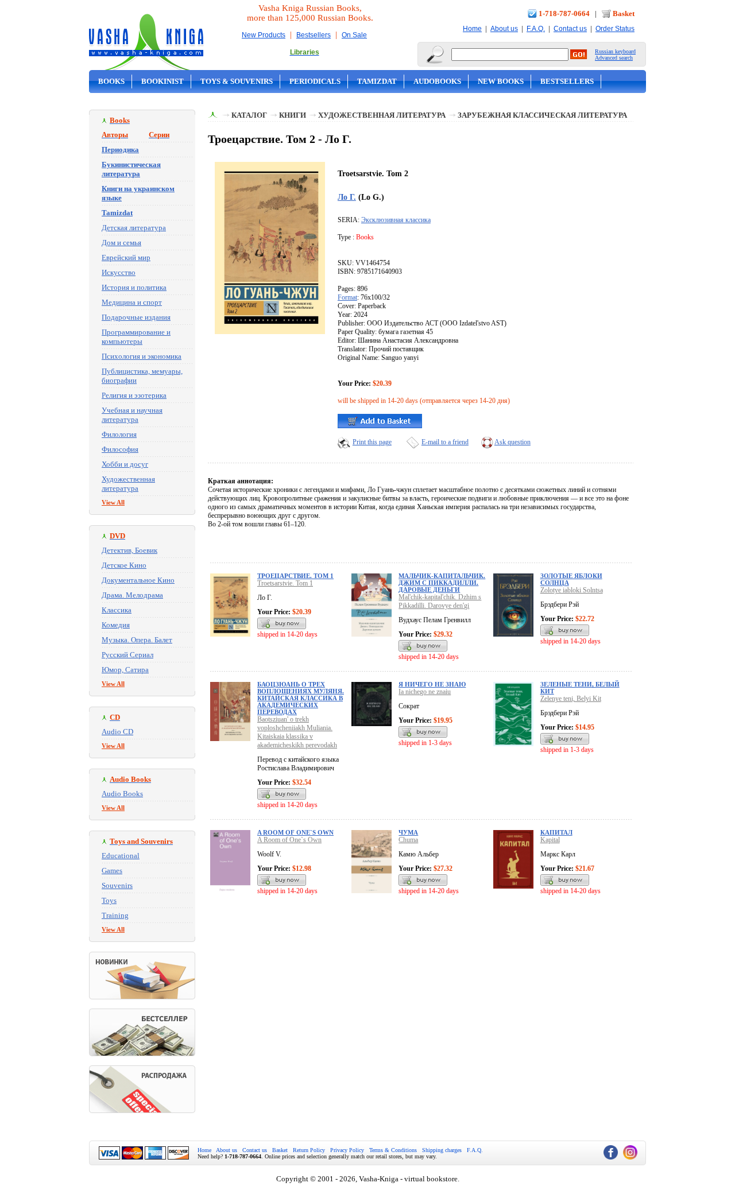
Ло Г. (347, 196)
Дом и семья (121, 242)
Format (347, 297)
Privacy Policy (347, 1150)
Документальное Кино (138, 580)
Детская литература (134, 227)
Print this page (372, 442)
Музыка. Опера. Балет (137, 639)
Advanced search (614, 58)
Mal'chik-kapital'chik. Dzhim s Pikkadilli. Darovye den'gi (440, 601)
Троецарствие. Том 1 (295, 575)
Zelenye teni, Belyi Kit (570, 699)
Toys (109, 900)
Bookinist (162, 81)
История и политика (134, 287)
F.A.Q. (536, 29)
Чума (408, 832)
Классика (116, 610)
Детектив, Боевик (129, 550)
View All (113, 502)
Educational (121, 855)
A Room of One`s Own (295, 832)
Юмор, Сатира (125, 669)
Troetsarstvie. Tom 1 (285, 583)
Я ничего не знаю (432, 684)
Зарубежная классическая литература (542, 115)
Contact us (570, 29)
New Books (501, 81)
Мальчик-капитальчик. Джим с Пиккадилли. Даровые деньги (442, 582)
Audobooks (437, 81)
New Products (263, 35)
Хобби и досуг (125, 464)
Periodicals (315, 81)
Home (472, 29)
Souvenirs (117, 885)
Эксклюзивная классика (396, 220)
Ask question (512, 442)
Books (111, 81)
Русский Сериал (127, 654)
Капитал (556, 832)
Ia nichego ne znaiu (425, 692)
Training (115, 915)
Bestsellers (313, 35)
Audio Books (122, 793)
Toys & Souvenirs (236, 81)
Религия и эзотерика (134, 395)
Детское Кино (124, 565)
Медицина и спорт (132, 302)
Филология (119, 434)
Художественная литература (128, 484)
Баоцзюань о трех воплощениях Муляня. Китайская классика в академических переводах (300, 698)
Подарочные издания (136, 317)
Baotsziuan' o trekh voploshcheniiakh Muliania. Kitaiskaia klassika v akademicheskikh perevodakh (297, 732)
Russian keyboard (615, 51)
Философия (120, 449)
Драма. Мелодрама (132, 595)
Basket (624, 13)
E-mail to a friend (445, 442)
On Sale (354, 35)
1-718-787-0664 (564, 13)
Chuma (408, 840)
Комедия (116, 625)
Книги (292, 115)
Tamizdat (377, 81)
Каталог (249, 115)
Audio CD (117, 731)
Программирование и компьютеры (136, 337)
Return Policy (309, 1150)
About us (504, 29)
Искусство (119, 272)
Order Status (615, 29)
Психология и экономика (141, 356)
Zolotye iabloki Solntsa (571, 590)
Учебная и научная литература (132, 415)
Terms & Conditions (393, 1150)
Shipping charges (442, 1150)
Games (112, 870)
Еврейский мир (126, 257)
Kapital (550, 840)
